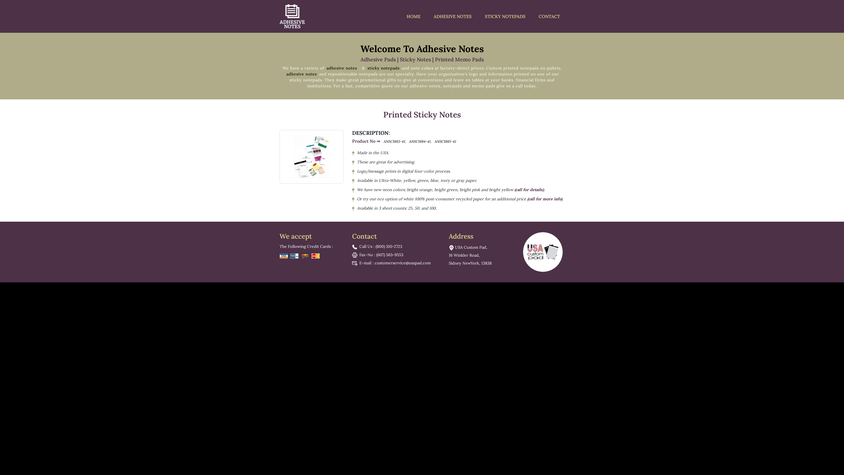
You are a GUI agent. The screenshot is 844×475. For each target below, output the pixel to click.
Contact (549, 16)
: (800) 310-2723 (380, 246)
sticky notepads (383, 68)
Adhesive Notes (453, 16)
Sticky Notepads (505, 16)
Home (413, 16)
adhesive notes (342, 68)
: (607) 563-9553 (381, 254)
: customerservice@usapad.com (395, 262)
